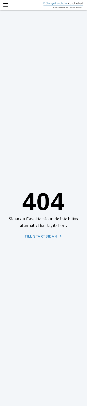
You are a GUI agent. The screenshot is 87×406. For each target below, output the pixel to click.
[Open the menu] (5, 5)
